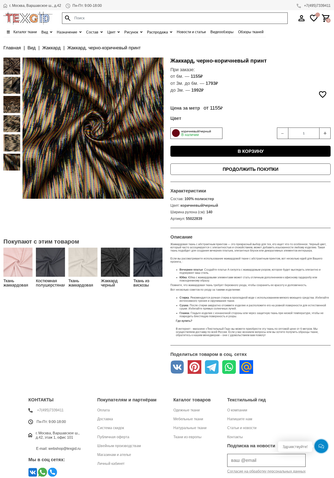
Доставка (105, 419)
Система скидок (110, 428)
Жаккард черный (109, 283)
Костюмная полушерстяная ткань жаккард (51, 285)
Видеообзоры (222, 32)
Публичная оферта (113, 437)
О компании (237, 410)
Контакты (235, 437)
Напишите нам (239, 419)
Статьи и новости (242, 428)
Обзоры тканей (251, 32)
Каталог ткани (24, 32)
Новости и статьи (191, 32)
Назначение (67, 32)
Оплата (103, 410)
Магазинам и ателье (114, 455)
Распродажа (158, 32)
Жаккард (51, 47)
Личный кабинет (111, 463)
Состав (92, 32)
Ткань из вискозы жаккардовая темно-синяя (145, 287)
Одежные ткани (186, 410)
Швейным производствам (119, 446)
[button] (196, 133)
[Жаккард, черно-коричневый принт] (11, 66)
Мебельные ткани (188, 419)
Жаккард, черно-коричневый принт (104, 47)
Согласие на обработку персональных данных (266, 471)
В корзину (251, 151)
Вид (45, 32)
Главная (12, 47)
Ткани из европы (187, 437)
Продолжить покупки (250, 169)
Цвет (111, 32)
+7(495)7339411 (317, 6)
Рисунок (131, 32)
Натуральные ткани (190, 428)
